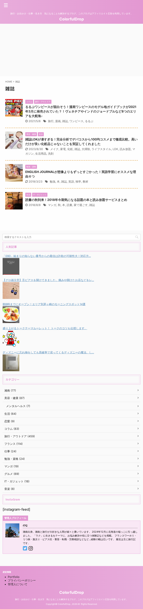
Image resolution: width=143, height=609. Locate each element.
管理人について (17, 584)
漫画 (58, 121)
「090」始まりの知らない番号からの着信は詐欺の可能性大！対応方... (47, 256)
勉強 (52, 181)
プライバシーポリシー (22, 580)
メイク (54, 149)
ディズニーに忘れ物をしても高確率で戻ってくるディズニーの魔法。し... (48, 352)
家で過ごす (81, 205)
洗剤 (51, 153)
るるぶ (89, 121)
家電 (63, 149)
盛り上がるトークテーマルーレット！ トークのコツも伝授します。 (45, 328)
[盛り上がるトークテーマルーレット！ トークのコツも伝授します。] (11, 344)
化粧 (70, 149)
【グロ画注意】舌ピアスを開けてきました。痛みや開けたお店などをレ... (48, 280)
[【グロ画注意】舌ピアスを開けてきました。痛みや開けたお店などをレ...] (11, 296)
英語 (71, 181)
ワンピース (76, 121)
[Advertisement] (71, 50)
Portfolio (14, 577)
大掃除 (86, 149)
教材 (85, 181)
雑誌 (65, 121)
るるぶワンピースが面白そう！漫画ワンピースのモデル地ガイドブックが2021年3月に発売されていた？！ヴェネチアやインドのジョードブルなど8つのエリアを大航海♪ (80, 111)
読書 (69, 205)
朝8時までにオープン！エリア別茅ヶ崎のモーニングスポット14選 (44, 304)
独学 (78, 181)
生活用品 (40, 153)
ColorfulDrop (71, 19)
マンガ (52, 205)
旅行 (51, 121)
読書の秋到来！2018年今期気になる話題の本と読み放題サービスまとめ (76, 200)
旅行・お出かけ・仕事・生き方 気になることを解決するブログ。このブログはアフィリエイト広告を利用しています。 (71, 599)
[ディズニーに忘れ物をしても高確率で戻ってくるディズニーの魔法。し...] (11, 369)
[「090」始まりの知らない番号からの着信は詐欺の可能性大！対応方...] (11, 272)
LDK (115, 149)
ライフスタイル (101, 149)
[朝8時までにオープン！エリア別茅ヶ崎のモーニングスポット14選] (11, 320)
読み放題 (125, 149)
